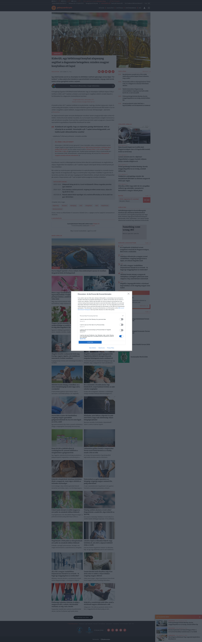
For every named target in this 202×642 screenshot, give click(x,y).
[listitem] (101, 316)
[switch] (121, 319)
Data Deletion (92, 347)
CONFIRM (90, 342)
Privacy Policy (110, 347)
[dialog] (101, 321)
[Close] (129, 294)
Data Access (101, 347)
